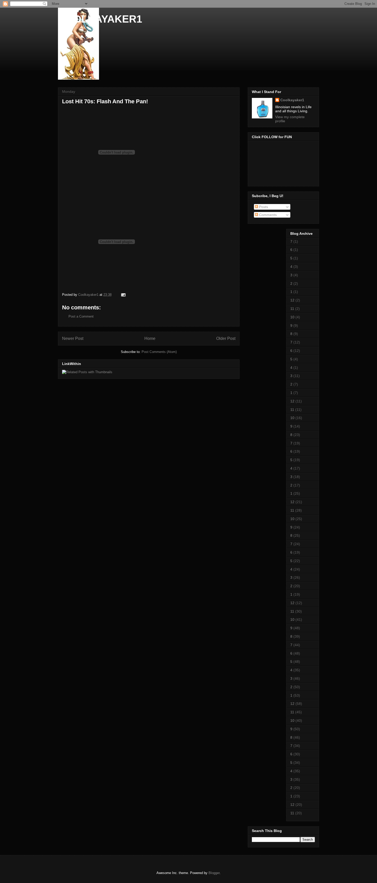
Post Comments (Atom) (159, 352)
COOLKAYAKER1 (100, 19)
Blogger (214, 873)
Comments (267, 215)
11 (292, 309)
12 (292, 300)
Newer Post (72, 338)
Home (149, 338)
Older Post (225, 338)
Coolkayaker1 (292, 100)
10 (292, 317)
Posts (263, 207)
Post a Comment (81, 316)
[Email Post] (123, 295)
